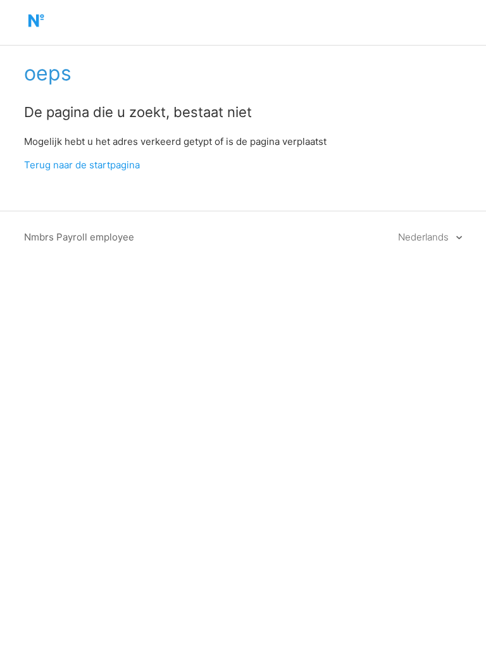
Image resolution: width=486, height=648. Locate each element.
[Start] (35, 29)
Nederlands (424, 237)
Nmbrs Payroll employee (79, 237)
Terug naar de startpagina (82, 165)
